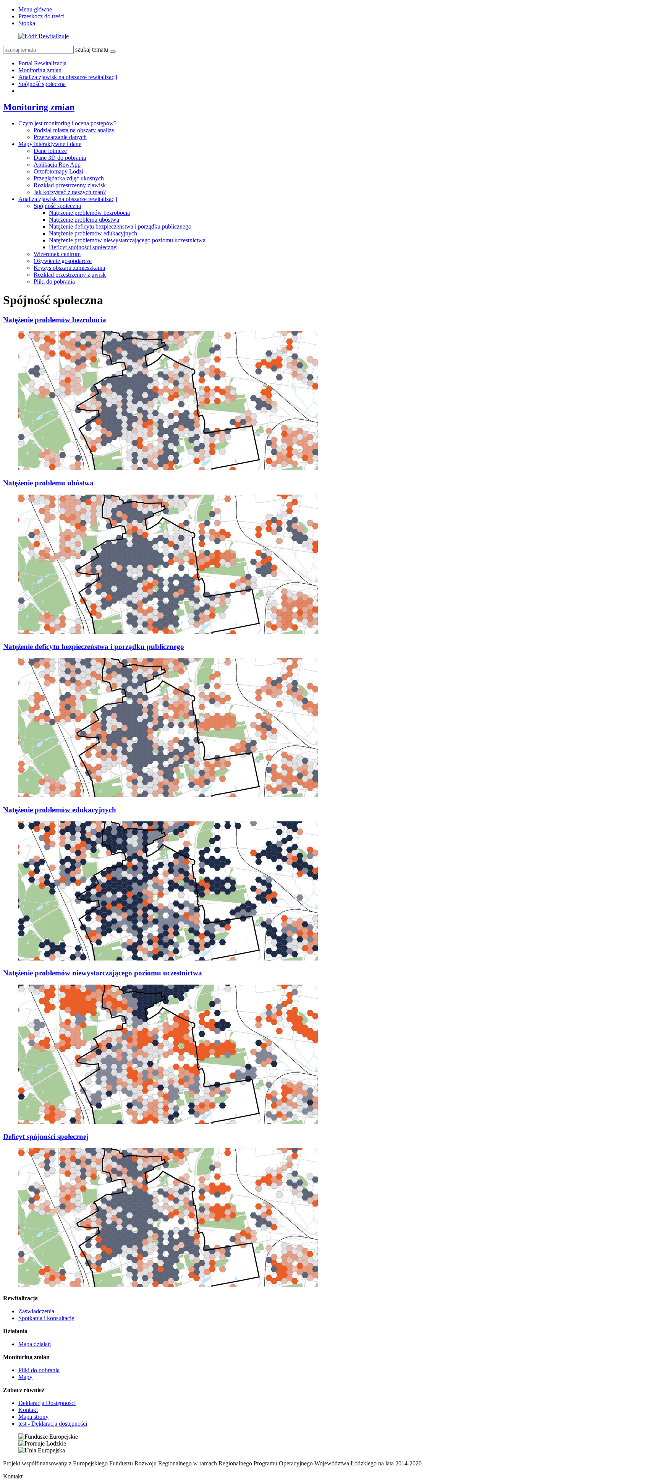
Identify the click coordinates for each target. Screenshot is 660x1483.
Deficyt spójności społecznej (83, 247)
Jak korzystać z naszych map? (70, 192)
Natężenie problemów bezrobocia (89, 212)
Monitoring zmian (39, 70)
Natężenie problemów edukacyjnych (93, 233)
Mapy (25, 1377)
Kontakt (28, 1410)
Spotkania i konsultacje (46, 1318)
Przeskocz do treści (41, 16)
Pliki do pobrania (54, 281)
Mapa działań (34, 1344)
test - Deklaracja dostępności (52, 1423)
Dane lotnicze (50, 151)
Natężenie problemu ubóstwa (84, 219)
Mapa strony (33, 1416)
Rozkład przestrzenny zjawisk (70, 185)
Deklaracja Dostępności (47, 1403)
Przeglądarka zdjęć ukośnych (69, 178)
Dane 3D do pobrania (60, 157)
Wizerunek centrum (57, 254)
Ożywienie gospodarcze (63, 261)
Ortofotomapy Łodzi (58, 171)
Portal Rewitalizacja (42, 63)
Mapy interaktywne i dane (49, 144)
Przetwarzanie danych (60, 137)
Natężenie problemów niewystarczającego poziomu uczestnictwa (127, 240)
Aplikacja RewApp (57, 164)
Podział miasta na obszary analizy (74, 130)
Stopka (26, 23)
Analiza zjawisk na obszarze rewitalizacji (67, 77)
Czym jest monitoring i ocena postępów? (67, 123)
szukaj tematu (91, 49)
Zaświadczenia (36, 1311)
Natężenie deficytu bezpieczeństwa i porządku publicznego (120, 226)
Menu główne (35, 9)
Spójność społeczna (42, 84)
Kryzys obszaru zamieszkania (69, 267)
